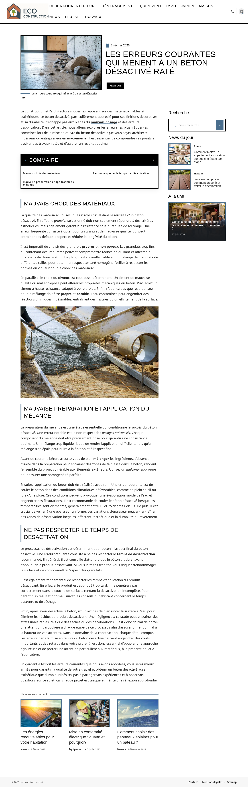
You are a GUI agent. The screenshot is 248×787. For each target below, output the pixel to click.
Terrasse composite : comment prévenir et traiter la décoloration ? (208, 183)
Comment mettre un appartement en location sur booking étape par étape (209, 157)
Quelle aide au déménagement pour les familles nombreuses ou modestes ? (196, 225)
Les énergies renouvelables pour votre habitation (37, 737)
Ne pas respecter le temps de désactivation (121, 173)
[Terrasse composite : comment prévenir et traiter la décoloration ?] (180, 179)
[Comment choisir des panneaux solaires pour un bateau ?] (138, 713)
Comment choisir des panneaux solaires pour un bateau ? (137, 737)
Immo (197, 146)
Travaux (199, 173)
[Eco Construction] (27, 11)
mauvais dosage (104, 122)
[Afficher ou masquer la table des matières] (106, 160)
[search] (233, 11)
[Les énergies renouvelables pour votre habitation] (41, 713)
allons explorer (88, 127)
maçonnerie (77, 138)
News (24, 749)
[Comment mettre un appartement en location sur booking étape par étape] (180, 154)
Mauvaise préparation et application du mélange (48, 183)
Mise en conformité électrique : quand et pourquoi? (87, 737)
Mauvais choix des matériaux (41, 173)
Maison (115, 85)
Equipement (76, 749)
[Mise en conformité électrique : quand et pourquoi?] (89, 713)
